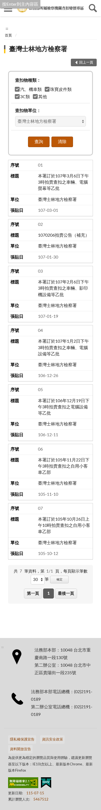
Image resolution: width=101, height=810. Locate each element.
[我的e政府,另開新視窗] (46, 783)
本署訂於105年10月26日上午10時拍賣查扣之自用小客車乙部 (64, 525)
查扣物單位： (28, 110)
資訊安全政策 (52, 739)
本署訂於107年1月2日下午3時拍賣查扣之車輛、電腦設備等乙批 (63, 347)
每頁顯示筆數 (75, 571)
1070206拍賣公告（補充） (63, 235)
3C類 (25, 97)
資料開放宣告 (20, 749)
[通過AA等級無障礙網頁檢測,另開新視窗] (23, 783)
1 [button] (48, 593)
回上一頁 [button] (86, 62)
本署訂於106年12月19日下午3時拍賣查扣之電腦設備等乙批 (63, 407)
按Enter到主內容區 (20, 4)
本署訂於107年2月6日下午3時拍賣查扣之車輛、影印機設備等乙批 (63, 288)
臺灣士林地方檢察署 (38, 49)
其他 (42, 97)
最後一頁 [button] (66, 593)
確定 (59, 579)
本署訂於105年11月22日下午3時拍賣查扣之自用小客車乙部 (63, 466)
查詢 (93, 8)
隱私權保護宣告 (22, 739)
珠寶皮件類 (61, 89)
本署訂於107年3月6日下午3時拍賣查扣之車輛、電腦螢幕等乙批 (63, 182)
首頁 (8, 35)
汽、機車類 (31, 89)
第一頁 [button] (33, 593)
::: (7, 28)
